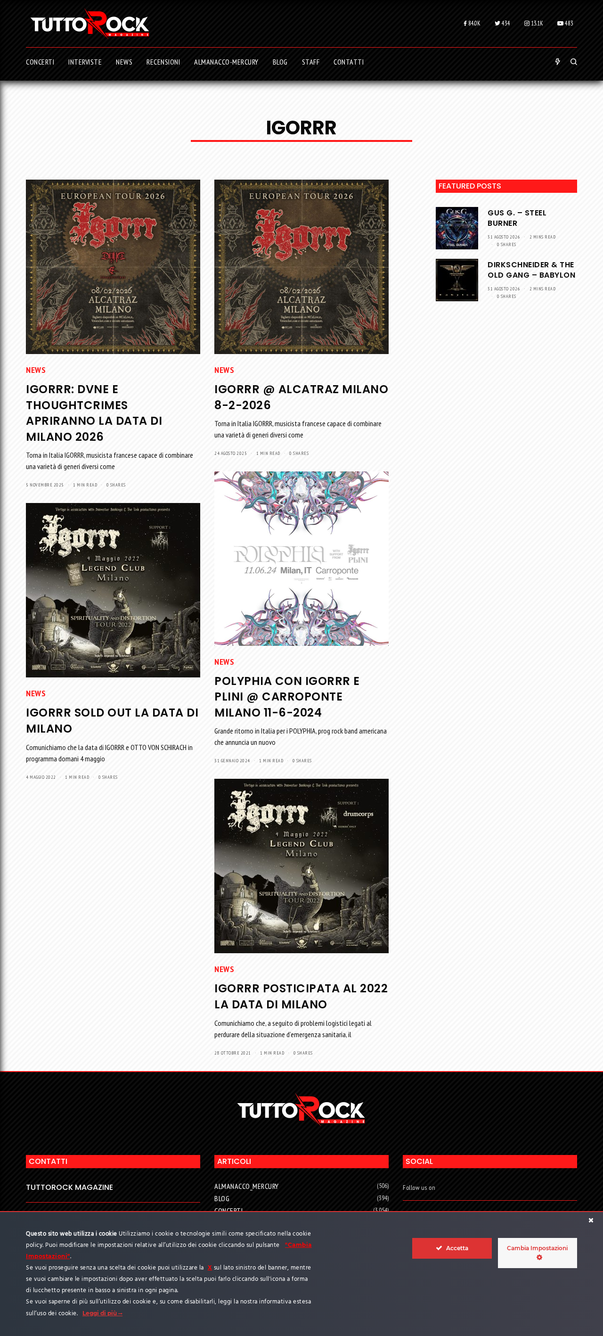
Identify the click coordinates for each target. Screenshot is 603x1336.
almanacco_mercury (246, 1186)
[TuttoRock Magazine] (90, 23)
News (36, 369)
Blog (221, 1198)
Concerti (228, 1210)
